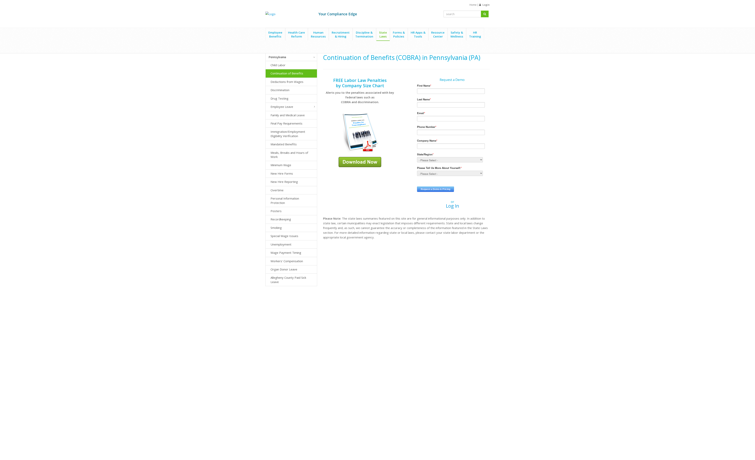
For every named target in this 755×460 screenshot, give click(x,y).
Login (486, 4)
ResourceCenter (438, 34)
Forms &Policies (399, 34)
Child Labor (278, 65)
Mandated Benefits (284, 144)
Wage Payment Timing (286, 253)
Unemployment (281, 244)
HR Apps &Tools (418, 34)
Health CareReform (296, 34)
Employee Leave (282, 107)
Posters (276, 211)
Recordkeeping (281, 219)
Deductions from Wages (287, 82)
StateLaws (383, 34)
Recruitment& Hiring (341, 34)
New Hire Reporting (284, 182)
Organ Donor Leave (284, 269)
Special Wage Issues (284, 236)
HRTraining (475, 34)
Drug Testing (279, 98)
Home (473, 4)
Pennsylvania (277, 57)
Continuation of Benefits (287, 73)
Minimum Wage (281, 165)
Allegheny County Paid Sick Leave (288, 280)
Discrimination (280, 90)
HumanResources (318, 34)
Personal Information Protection (285, 200)
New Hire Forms (282, 173)
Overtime (277, 190)
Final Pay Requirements (286, 123)
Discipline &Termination (364, 34)
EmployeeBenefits (275, 34)
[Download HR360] (360, 162)
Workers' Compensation (287, 261)
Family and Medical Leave (288, 115)
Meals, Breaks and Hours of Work (289, 155)
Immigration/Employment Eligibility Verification (288, 134)
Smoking (276, 228)
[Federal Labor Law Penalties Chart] (360, 132)
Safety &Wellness (456, 34)
